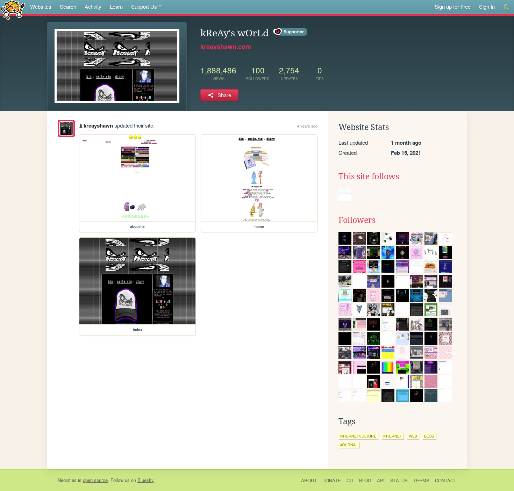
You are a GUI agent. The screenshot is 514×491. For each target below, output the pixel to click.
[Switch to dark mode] (506, 7)
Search (68, 6)
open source (95, 480)
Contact (445, 480)
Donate (331, 480)
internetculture (358, 436)
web (413, 436)
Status (399, 480)
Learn (116, 6)
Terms (421, 480)
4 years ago (307, 126)
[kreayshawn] (66, 128)
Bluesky (145, 480)
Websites (40, 6)
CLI (350, 480)
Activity (93, 6)
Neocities (67, 480)
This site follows (368, 176)
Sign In (487, 6)
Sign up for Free (453, 6)
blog (429, 436)
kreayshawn (98, 125)
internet (392, 436)
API (381, 480)
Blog (365, 480)
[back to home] (13, 9)
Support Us (144, 6)
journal (349, 444)
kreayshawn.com (225, 46)
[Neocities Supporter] (290, 32)
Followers (357, 220)
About (309, 480)
